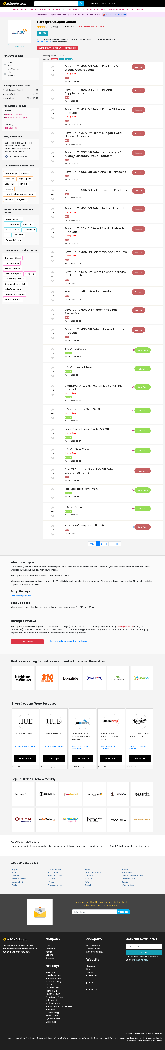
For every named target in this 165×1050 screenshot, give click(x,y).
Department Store (93, 872)
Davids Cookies (12, 229)
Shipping (50, 958)
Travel (88, 885)
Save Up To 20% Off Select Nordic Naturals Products (94, 230)
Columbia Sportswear (14, 278)
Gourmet (139, 9)
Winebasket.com (13, 240)
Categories (92, 975)
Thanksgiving (52, 1012)
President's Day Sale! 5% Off (84, 526)
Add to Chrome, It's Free (115, 14)
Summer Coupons (13, 114)
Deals (104, 3)
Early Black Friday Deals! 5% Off (87, 429)
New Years (51, 972)
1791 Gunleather (12, 263)
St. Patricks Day (53, 981)
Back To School (53, 1003)
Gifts (63, 9)
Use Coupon (25, 758)
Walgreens (21, 199)
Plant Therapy (11, 173)
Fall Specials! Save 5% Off (82, 489)
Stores (112, 3)
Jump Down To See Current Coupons (57, 47)
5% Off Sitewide (75, 349)
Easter (49, 984)
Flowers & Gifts (55, 875)
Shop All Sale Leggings (23, 733)
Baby (87, 869)
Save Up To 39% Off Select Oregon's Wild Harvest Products (93, 134)
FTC (13, 849)
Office (51, 882)
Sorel (8, 235)
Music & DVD (17, 882)
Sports (125, 882)
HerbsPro (9, 199)
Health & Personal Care (132, 875)
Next (117, 543)
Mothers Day (52, 987)
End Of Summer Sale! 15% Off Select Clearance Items (90, 471)
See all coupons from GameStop (109, 747)
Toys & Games (55, 885)
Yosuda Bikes (10, 184)
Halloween (51, 1009)
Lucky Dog (29, 273)
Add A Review (27, 641)
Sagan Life (9, 178)
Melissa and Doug (13, 219)
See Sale (138, 67)
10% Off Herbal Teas (78, 367)
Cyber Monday (53, 1018)
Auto (132, 9)
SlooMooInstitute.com (15, 294)
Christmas (51, 1021)
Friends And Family (55, 997)
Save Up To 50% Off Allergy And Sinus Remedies (91, 311)
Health (102, 9)
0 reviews (69, 26)
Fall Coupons (11, 128)
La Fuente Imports (13, 273)
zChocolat (27, 224)
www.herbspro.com (21, 595)
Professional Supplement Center (19, 194)
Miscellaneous (128, 879)
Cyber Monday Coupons (118, 9)
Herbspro (9, 189)
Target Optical (24, 178)
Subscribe (123, 911)
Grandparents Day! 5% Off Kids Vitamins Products (93, 387)
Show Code (143, 350)
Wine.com (18, 235)
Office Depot (29, 229)
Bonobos (94, 9)
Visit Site (19, 46)
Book (14, 872)
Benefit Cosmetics (13, 299)
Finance (15, 875)
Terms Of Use (93, 948)
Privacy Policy (141, 959)
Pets (87, 882)
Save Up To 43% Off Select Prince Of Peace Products (95, 111)
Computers (53, 872)
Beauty (125, 869)
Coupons (94, 3)
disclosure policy (44, 42)
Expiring (69, 59)
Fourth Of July (53, 993)
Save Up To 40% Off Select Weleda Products (96, 252)
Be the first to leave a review (91, 26)
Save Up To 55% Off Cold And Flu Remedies (95, 172)
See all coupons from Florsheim (137, 747)
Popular (54, 59)
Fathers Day (52, 990)
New (61, 59)
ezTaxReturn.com (13, 289)
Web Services (128, 885)
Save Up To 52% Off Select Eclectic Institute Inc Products (95, 273)
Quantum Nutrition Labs (15, 284)
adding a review (125, 626)
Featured (56, 9)
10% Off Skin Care (77, 449)
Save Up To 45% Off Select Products (90, 291)
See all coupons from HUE (25, 746)
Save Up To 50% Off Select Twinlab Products (96, 190)
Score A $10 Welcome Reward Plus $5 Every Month (109, 736)
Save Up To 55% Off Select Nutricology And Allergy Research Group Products (95, 154)
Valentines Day (53, 978)
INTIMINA (25, 173)
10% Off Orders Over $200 (82, 409)
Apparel (84, 9)
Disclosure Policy (94, 951)
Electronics (127, 872)
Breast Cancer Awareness (59, 1006)
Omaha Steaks (12, 224)
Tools (14, 885)
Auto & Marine (54, 869)
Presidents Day (53, 975)
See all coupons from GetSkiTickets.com (80, 747)
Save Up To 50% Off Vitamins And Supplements (88, 91)
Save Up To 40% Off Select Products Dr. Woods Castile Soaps (92, 68)
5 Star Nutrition (73, 9)
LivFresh (23, 184)
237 (44, 33)
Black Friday (52, 1015)
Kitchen (88, 879)
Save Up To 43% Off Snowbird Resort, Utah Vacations (81, 736)
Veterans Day (52, 1000)
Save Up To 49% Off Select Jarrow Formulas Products (96, 331)
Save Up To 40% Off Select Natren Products (95, 208)
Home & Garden (19, 879)
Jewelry (51, 879)
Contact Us (92, 989)
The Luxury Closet (13, 258)
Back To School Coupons (39, 9)
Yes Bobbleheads (12, 268)
